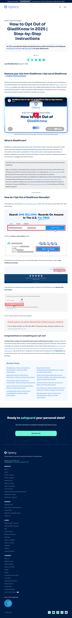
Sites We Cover (8, 480)
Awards (6, 569)
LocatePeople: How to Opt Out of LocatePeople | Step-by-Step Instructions (18, 393)
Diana (36, 55)
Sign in (6, 472)
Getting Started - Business (11, 526)
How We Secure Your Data (11, 575)
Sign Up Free (28, 48)
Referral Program (8, 564)
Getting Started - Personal (11, 523)
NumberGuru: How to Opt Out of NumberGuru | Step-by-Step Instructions (18, 370)
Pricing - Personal (9, 474)
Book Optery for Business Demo (12, 507)
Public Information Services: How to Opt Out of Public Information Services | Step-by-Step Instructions (51, 377)
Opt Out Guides (15, 21)
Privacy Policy (8, 586)
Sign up (6, 469)
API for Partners (8, 488)
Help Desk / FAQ (8, 504)
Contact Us (7, 515)
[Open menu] (65, 7)
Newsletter (7, 545)
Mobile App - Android (10, 494)
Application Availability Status (12, 513)
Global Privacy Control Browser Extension (15, 491)
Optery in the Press (9, 566)
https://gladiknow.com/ (30, 204)
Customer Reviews (9, 551)
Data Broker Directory (14, 48)
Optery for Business (9, 486)
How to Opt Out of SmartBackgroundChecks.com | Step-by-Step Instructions (50, 370)
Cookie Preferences (9, 589)
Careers (6, 572)
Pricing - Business (9, 477)
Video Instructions (16, 75)
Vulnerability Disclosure (10, 580)
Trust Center (7, 578)
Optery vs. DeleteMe (9, 540)
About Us (6, 558)
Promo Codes (8, 510)
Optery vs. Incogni (9, 542)
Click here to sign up (55, 172)
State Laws (7, 537)
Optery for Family (9, 483)
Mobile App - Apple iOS (10, 497)
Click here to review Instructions (37, 184)
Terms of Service (8, 583)
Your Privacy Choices (10, 592)
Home (6, 21)
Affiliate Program (8, 561)
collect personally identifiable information (28, 149)
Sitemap (6, 548)
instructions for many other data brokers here (47, 179)
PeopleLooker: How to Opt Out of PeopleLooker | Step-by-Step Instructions (49, 395)
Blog (5, 528)
